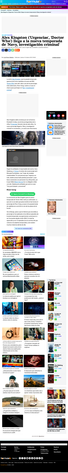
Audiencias (15, 4)
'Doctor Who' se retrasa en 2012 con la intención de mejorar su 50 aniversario (59, 127)
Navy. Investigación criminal (21, 65)
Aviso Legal (10, 462)
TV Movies (16, 451)
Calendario (17, 448)
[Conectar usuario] (67, 1)
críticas (42, 67)
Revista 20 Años (61, 4)
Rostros (56, 447)
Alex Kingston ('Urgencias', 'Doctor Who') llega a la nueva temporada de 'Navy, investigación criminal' (26, 12)
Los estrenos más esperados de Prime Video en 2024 (56, 415)
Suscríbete (57, 452)
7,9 (55, 371)
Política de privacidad (18, 462)
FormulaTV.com (4, 465)
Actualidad (15, 10)
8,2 (55, 350)
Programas (41, 4)
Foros (54, 4)
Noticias (4, 4)
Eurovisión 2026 (45, 451)
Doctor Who (10, 83)
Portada (3, 447)
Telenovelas (44, 453)
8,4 (55, 307)
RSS (55, 462)
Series (10, 4)
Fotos (35, 4)
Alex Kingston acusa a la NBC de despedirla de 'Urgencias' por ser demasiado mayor (59, 132)
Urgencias (14, 124)
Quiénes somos (4, 462)
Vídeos (31, 4)
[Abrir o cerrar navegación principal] (1, 1)
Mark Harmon (19, 182)
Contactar (50, 462)
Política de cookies (28, 462)
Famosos (48, 4)
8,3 (55, 288)
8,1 (55, 338)
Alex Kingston (16, 79)
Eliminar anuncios (34, 16)
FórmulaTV (3, 10)
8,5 (55, 329)
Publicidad (45, 462)
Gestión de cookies (38, 462)
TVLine (16, 171)
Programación (23, 4)
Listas (15, 450)
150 (38, 74)
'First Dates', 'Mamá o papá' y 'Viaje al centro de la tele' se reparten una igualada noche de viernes (31, 7)
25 (18, 50)
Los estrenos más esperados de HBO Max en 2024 (56, 430)
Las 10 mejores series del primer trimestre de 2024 (55, 401)
